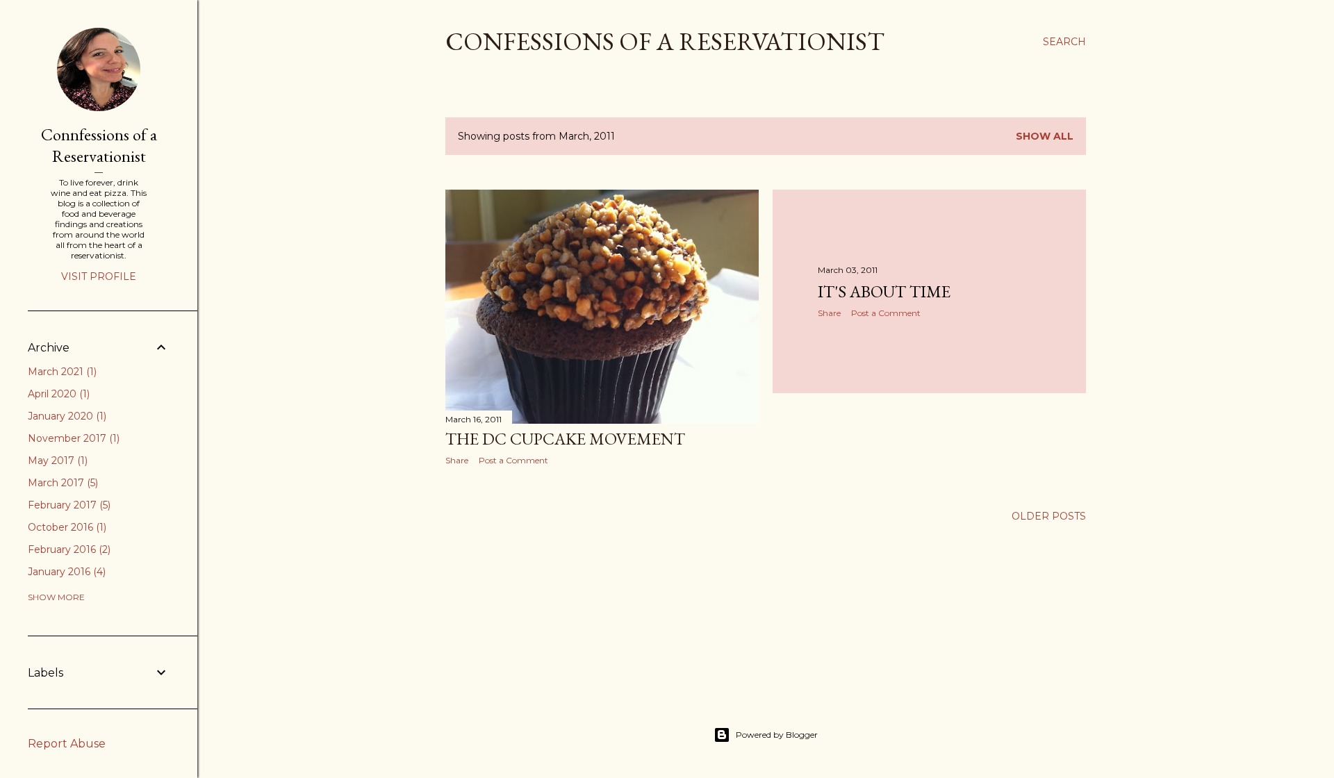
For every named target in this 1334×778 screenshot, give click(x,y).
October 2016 (66, 527)
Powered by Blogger (777, 734)
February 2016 (68, 549)
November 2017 (72, 438)
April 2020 (57, 394)
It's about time (884, 291)
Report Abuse (67, 743)
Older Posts (1049, 516)
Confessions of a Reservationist (664, 41)
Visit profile (98, 276)
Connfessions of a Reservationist (99, 145)
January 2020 (66, 416)
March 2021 (61, 371)
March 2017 (61, 483)
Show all (1044, 136)
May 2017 (56, 460)
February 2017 (68, 505)
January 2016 (65, 571)
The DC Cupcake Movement (565, 438)
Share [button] (456, 460)
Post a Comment (513, 460)
